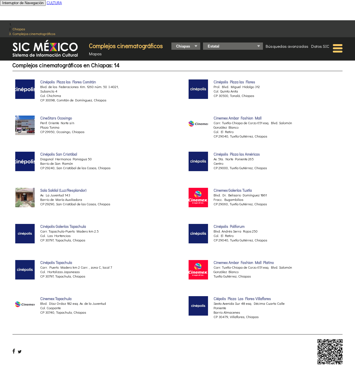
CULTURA (54, 2)
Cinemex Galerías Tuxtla (233, 190)
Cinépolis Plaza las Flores (234, 81)
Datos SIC (320, 46)
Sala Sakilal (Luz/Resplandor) (63, 190)
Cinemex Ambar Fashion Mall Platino (244, 262)
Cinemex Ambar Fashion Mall (238, 118)
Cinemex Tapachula (56, 298)
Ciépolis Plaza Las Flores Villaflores (242, 298)
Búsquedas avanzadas (287, 46)
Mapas (95, 53)
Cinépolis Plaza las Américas (237, 154)
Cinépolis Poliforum (229, 226)
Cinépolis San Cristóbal (58, 154)
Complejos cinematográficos (33, 33)
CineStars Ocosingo (56, 118)
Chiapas (18, 28)
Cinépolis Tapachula (56, 262)
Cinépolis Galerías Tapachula (63, 226)
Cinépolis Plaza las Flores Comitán (68, 81)
